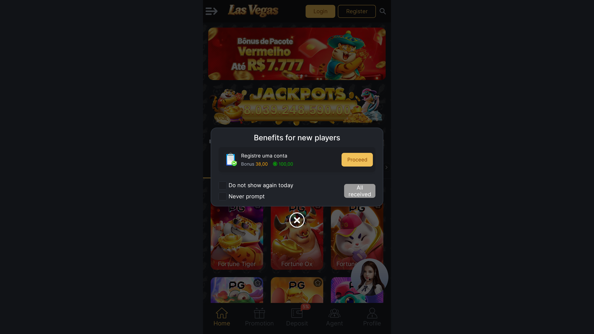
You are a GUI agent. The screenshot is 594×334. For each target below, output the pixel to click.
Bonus (247, 164)
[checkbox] (256, 185)
